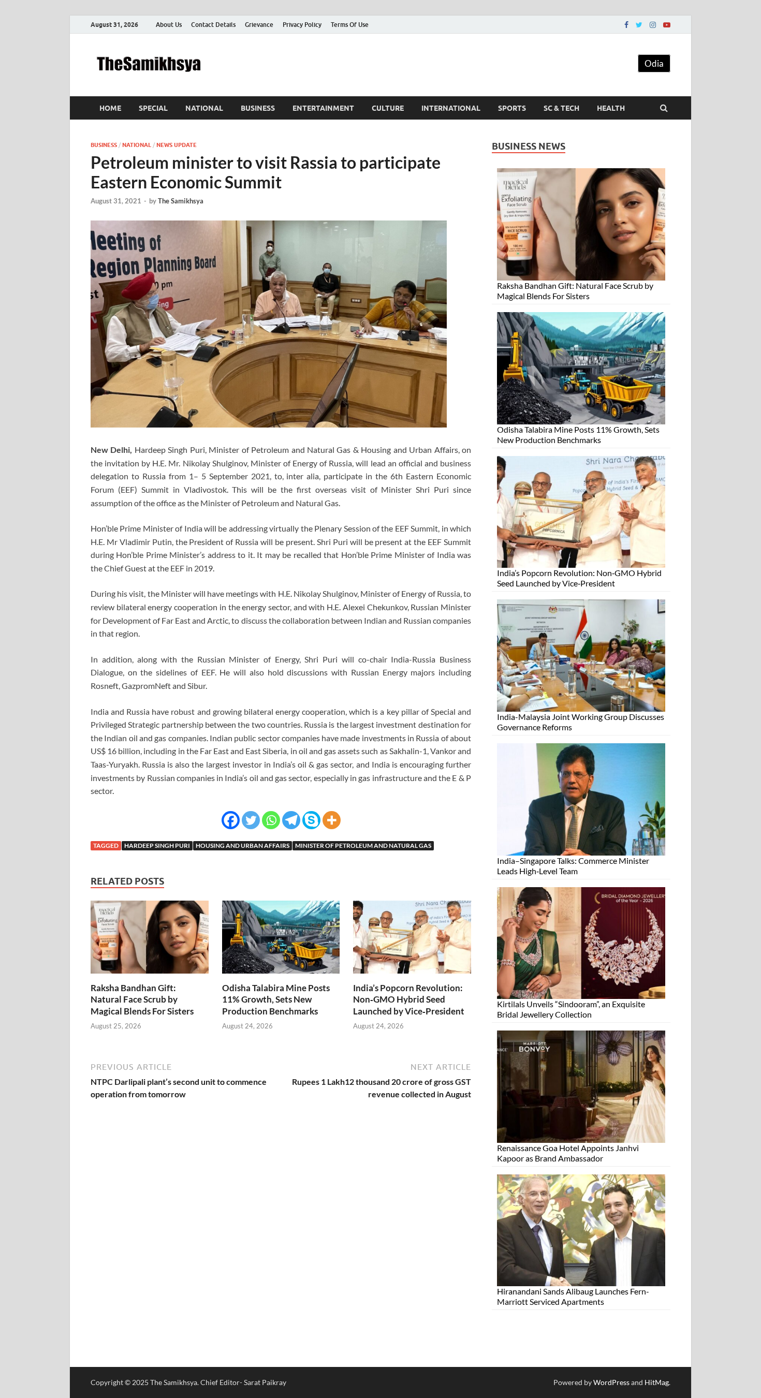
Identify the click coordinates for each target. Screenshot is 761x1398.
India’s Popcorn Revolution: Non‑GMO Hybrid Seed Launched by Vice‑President (408, 999)
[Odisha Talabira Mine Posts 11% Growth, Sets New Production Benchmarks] (281, 976)
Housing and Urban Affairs (242, 845)
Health (611, 108)
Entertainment (323, 108)
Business (258, 108)
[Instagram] (652, 25)
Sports (512, 108)
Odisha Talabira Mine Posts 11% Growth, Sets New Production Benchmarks (276, 999)
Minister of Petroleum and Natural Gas (363, 845)
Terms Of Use (350, 24)
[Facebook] (626, 25)
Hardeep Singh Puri (157, 845)
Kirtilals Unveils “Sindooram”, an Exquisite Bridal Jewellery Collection (571, 1009)
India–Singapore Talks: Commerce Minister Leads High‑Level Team (573, 866)
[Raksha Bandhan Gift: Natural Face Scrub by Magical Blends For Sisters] (150, 976)
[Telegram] (291, 820)
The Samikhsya (180, 201)
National (204, 108)
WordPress (611, 1382)
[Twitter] (639, 25)
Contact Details (213, 24)
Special (153, 108)
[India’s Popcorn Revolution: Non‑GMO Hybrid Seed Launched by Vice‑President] (412, 976)
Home (110, 108)
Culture (388, 108)
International (450, 108)
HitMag (657, 1382)
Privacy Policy (302, 24)
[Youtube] (667, 25)
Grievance (259, 24)
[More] (332, 820)
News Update (176, 145)
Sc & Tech (561, 108)
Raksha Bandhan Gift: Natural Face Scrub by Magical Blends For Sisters (142, 999)
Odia (654, 63)
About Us (169, 24)
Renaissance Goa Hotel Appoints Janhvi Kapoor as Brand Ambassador (568, 1153)
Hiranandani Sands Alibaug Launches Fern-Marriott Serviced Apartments (573, 1296)
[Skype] (311, 820)
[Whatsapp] (271, 820)
